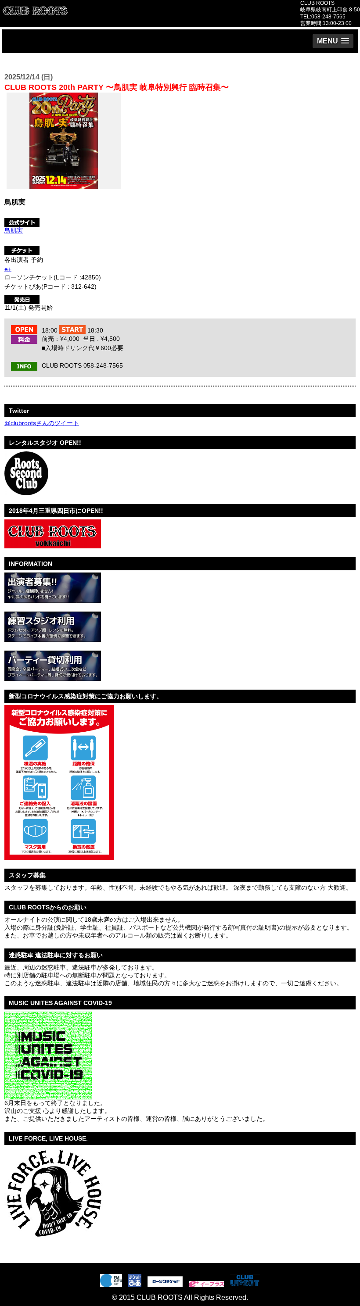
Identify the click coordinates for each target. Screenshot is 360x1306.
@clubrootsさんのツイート (41, 422)
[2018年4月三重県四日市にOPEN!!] (52, 544)
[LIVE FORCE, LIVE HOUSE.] (53, 1241)
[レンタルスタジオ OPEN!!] (26, 491)
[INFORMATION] (52, 599)
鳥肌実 (13, 230)
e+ (7, 268)
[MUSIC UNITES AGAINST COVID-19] (48, 1095)
